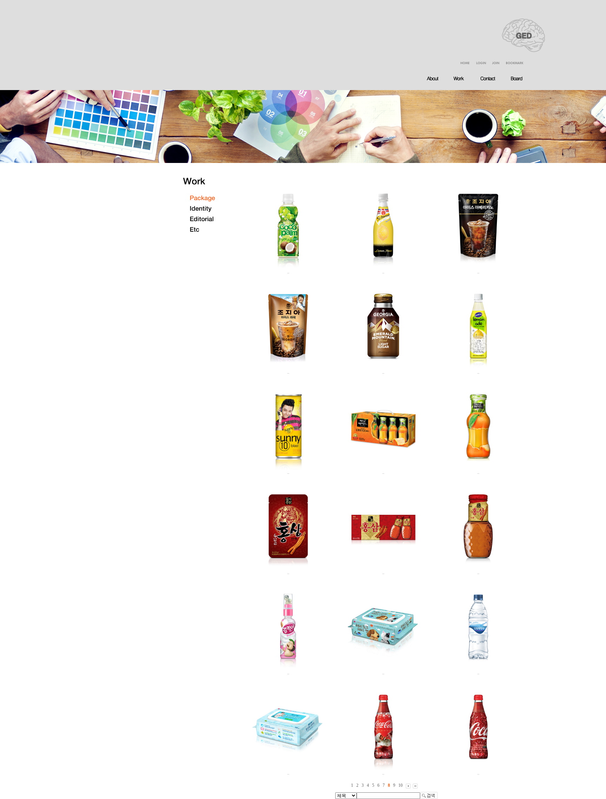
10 (400, 785)
